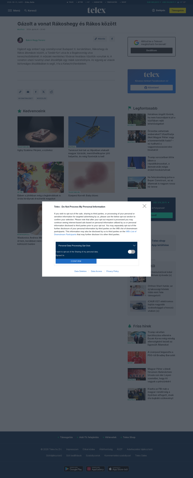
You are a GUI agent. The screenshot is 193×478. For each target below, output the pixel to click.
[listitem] (95, 245)
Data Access (96, 271)
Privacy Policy (112, 271)
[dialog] (96, 239)
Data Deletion (80, 271)
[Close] (145, 207)
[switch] (131, 252)
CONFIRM (76, 261)
